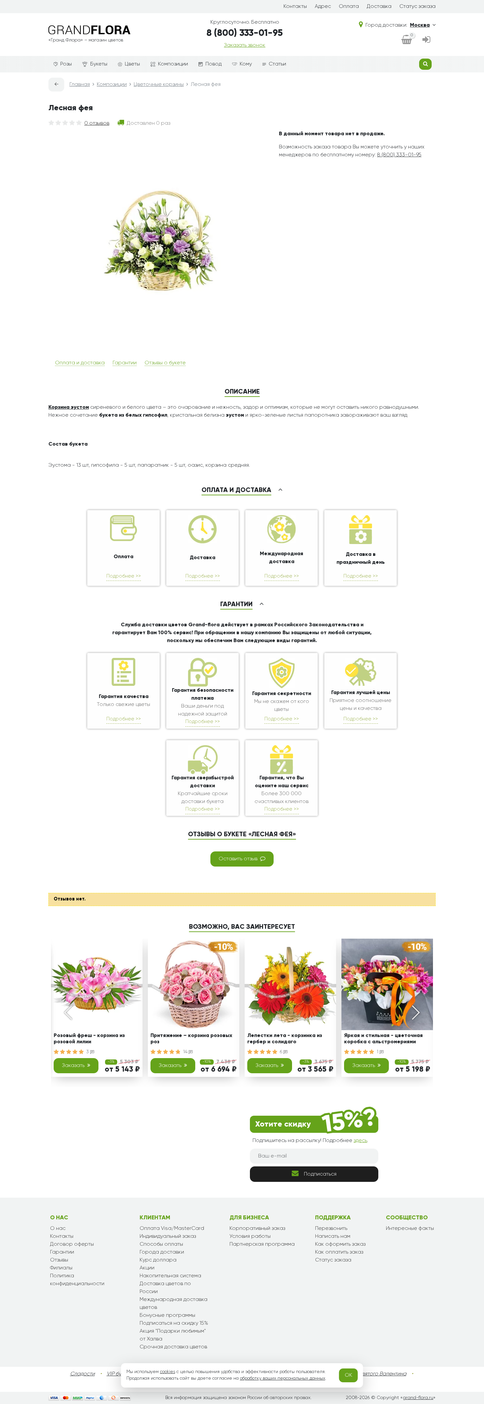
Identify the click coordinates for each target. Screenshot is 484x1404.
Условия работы (250, 1236)
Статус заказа (417, 6)
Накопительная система (170, 1276)
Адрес (323, 6)
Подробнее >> (123, 576)
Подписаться (320, 1174)
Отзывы (59, 1260)
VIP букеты (119, 1374)
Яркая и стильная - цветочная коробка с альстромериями (383, 1039)
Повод (213, 64)
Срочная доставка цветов (173, 1347)
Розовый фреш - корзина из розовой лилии (89, 1039)
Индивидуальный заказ (168, 1236)
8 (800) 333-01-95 (244, 33)
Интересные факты (410, 1228)
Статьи (277, 64)
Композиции (173, 64)
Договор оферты (72, 1244)
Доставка (379, 6)
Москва (420, 25)
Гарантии (125, 363)
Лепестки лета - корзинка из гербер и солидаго (284, 1039)
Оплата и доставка (80, 363)
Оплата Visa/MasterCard (172, 1228)
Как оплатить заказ (339, 1252)
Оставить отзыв (238, 859)
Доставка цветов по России (165, 1287)
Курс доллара (158, 1260)
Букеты (98, 64)
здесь (360, 1140)
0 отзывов (96, 123)
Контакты (295, 6)
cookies (167, 1371)
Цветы (132, 64)
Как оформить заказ (340, 1244)
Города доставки (162, 1252)
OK (348, 1375)
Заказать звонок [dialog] (244, 45)
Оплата (349, 6)
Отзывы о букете (165, 363)
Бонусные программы (167, 1315)
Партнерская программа (262, 1244)
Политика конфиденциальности (77, 1280)
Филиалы (61, 1268)
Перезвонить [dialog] (331, 1228)
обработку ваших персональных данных (282, 1378)
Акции (147, 1268)
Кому (246, 64)
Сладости (82, 1374)
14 (186, 1052)
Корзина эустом (68, 407)
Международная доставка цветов (173, 1303)
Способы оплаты (161, 1244)
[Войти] (426, 40)
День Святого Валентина (375, 1374)
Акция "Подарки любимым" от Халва (173, 1335)
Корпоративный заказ (257, 1228)
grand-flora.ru (418, 1397)
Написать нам (332, 1236)
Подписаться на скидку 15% (174, 1323)
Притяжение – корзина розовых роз (191, 1039)
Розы (66, 64)
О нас (58, 1228)
